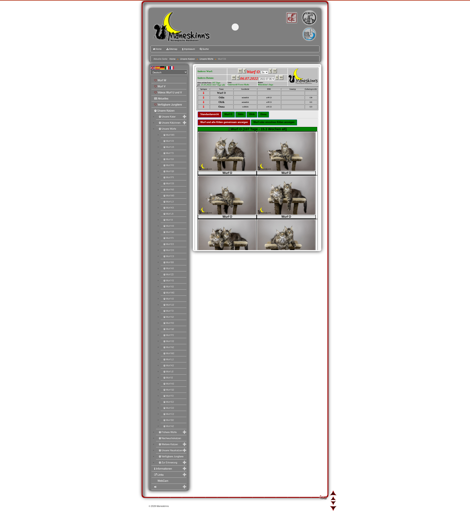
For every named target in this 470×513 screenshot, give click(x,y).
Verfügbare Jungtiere (170, 104)
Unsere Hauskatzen (172, 450)
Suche (205, 48)
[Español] (157, 67)
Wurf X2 (170, 286)
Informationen (164, 468)
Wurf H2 (170, 383)
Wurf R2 (170, 322)
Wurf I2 (169, 377)
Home (159, 48)
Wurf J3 (169, 213)
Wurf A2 (170, 426)
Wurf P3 (170, 177)
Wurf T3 (170, 152)
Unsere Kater (169, 116)
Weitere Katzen (170, 444)
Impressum (188, 49)
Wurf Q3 (170, 171)
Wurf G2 (170, 389)
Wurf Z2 (170, 274)
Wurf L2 (170, 359)
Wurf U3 (170, 146)
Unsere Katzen (166, 110)
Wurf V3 (170, 140)
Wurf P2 (170, 334)
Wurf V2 (170, 298)
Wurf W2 (170, 292)
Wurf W (162, 80)
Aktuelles (163, 98)
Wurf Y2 (170, 280)
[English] (153, 67)
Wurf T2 (170, 310)
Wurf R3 (170, 165)
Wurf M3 (170, 195)
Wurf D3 (170, 250)
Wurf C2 (170, 413)
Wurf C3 (170, 256)
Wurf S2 (170, 316)
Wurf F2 (170, 395)
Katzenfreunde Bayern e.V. (301, 28)
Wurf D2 (170, 407)
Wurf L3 (170, 201)
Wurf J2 (169, 371)
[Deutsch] (162, 67)
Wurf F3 (170, 237)
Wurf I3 (169, 219)
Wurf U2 (170, 304)
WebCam (163, 480)
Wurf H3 (170, 225)
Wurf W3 (170, 134)
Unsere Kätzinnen (171, 122)
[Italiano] (167, 67)
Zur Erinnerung (169, 462)
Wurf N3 (170, 189)
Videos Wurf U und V (170, 92)
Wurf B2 (170, 419)
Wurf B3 (170, 262)
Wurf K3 (170, 207)
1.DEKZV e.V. (309, 18)
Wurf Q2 (170, 328)
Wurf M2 (170, 353)
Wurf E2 (170, 401)
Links (161, 474)
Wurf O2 (170, 341)
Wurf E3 (170, 243)
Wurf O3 (170, 183)
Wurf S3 (170, 159)
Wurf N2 (170, 347)
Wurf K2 (170, 365)
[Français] (172, 67)
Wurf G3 (170, 231)
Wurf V (161, 86)
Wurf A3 (170, 268)
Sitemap (173, 48)
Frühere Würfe (169, 432)
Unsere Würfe (169, 128)
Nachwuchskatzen (171, 438)
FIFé (291, 17)
